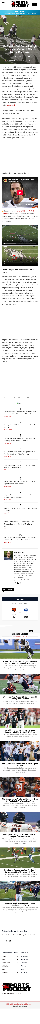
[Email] (24, 57)
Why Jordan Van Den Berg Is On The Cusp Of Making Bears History (20, 698)
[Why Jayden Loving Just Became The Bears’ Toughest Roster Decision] (20, 822)
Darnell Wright (12, 105)
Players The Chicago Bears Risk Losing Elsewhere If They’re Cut (20, 904)
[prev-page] (16, 918)
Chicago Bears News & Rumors (19, 41)
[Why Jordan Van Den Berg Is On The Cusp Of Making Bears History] (20, 684)
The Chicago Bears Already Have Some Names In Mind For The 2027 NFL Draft (20, 731)
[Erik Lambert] (5, 60)
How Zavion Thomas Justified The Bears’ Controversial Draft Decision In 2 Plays (20, 871)
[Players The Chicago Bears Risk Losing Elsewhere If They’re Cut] (20, 891)
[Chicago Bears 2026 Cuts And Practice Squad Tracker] (20, 751)
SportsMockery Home (20, 1006)
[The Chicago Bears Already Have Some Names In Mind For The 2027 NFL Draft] (20, 718)
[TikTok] (6, 941)
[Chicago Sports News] (20, 4)
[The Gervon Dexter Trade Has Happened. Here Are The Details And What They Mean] (20, 787)
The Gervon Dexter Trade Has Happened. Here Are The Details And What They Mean (20, 800)
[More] (29, 57)
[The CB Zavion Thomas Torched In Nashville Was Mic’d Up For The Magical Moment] (20, 649)
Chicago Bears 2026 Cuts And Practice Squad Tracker (20, 765)
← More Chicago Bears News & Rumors (19, 1004)
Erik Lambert (13, 60)
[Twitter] (15, 57)
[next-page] (22, 918)
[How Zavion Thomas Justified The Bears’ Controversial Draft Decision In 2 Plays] (20, 857)
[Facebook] (11, 57)
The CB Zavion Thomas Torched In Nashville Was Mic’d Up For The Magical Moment (20, 662)
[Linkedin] (18, 582)
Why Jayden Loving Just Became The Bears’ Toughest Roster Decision (20, 835)
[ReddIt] (20, 57)
